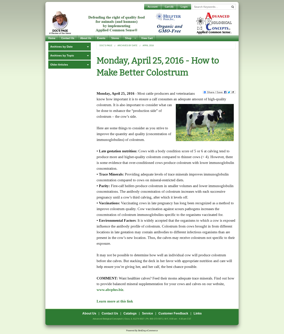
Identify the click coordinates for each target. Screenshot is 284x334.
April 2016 (148, 45)
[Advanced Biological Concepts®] (141, 23)
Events (101, 38)
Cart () (169, 6)
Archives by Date (127, 45)
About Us (85, 38)
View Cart (147, 38)
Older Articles (59, 64)
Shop (128, 38)
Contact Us (67, 38)
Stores (115, 38)
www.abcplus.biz (110, 290)
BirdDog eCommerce (148, 330)
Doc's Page (105, 45)
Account (152, 6)
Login (184, 6)
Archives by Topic (62, 55)
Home (51, 38)
